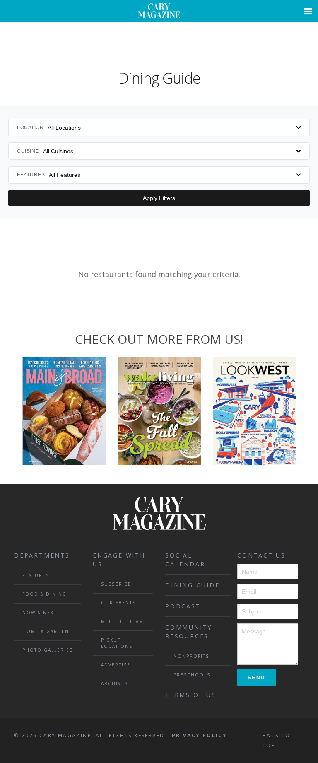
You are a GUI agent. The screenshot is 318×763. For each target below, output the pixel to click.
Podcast (183, 606)
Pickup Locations (116, 643)
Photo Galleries (47, 650)
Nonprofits (191, 656)
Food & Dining (44, 594)
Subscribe (116, 584)
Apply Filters (159, 198)
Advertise (115, 665)
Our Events (118, 603)
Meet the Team (122, 621)
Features (35, 575)
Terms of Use (193, 695)
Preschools (191, 675)
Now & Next (39, 613)
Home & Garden (45, 631)
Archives (114, 683)
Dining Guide (192, 585)
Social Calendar (185, 559)
